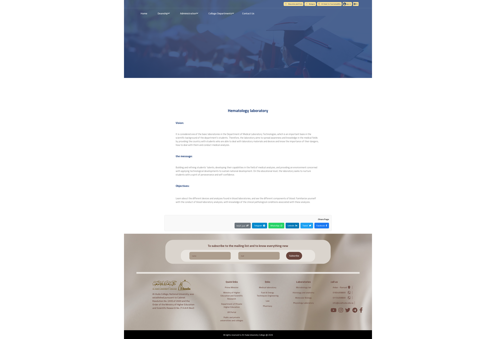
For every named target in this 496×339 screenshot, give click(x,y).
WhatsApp (275, 226)
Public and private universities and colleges (231, 318)
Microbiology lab (303, 287)
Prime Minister (231, 287)
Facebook (320, 226)
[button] (356, 4)
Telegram (258, 226)
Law (267, 301)
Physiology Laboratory (303, 303)
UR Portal (231, 312)
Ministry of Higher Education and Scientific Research (232, 296)
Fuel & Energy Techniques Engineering (267, 294)
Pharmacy (267, 306)
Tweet (305, 226)
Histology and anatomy (303, 292)
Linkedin (291, 226)
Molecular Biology (303, 298)
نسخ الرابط (241, 226)
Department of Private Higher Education (231, 305)
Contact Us (248, 13)
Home (144, 13)
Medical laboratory (267, 287)
